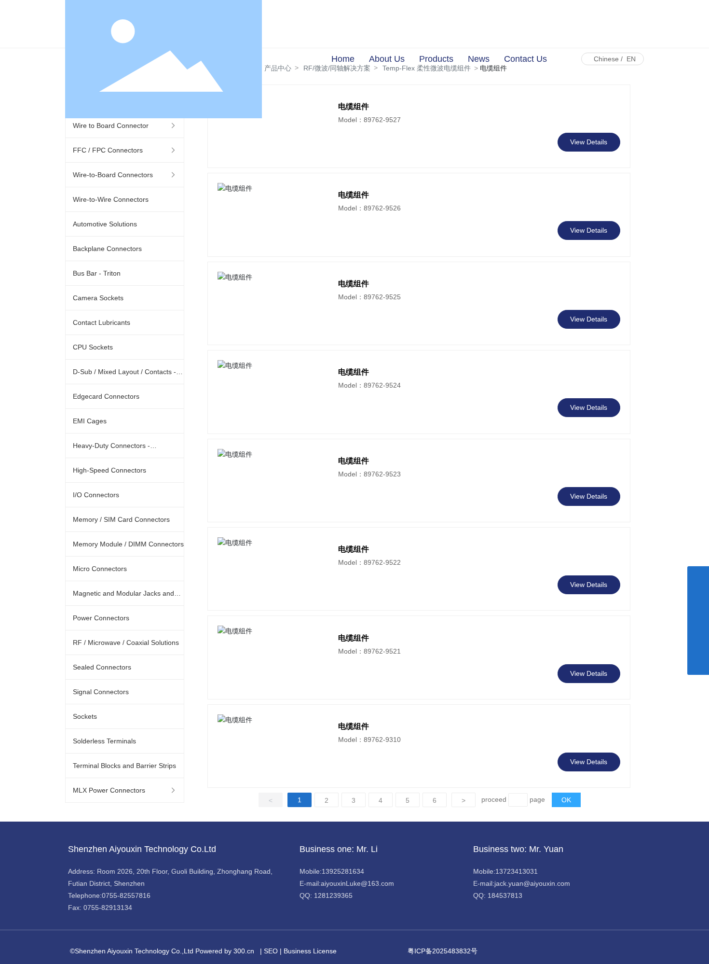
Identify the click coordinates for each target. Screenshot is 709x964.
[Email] (698, 620)
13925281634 (343, 871)
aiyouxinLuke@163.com (357, 883)
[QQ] (698, 599)
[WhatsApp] (698, 577)
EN (631, 59)
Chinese (606, 59)
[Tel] (698, 642)
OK (566, 800)
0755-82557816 (126, 895)
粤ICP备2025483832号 (442, 951)
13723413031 (516, 871)
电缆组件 (353, 195)
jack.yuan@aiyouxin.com (532, 883)
